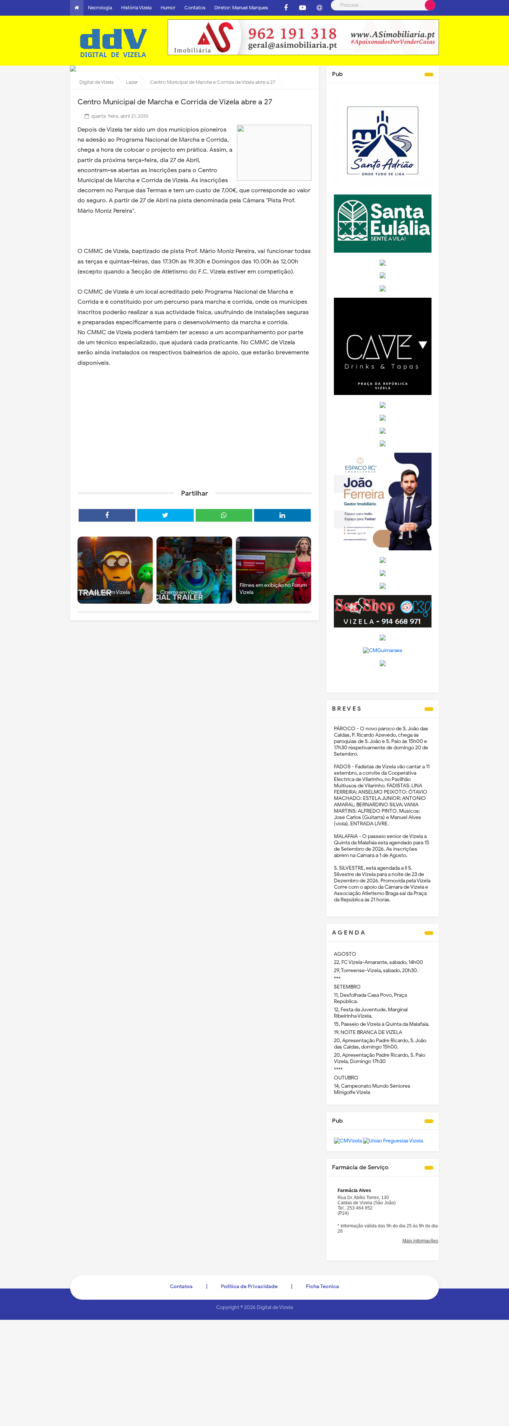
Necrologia (100, 7)
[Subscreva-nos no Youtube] (302, 8)
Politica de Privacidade (249, 1286)
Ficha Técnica (322, 1286)
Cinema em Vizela (180, 592)
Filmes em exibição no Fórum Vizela (273, 589)
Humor (168, 7)
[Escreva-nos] (319, 8)
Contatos (194, 7)
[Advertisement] (195, 426)
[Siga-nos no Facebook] (286, 8)
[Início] (76, 8)
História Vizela (136, 7)
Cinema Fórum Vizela (105, 592)
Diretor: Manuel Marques (241, 7)
